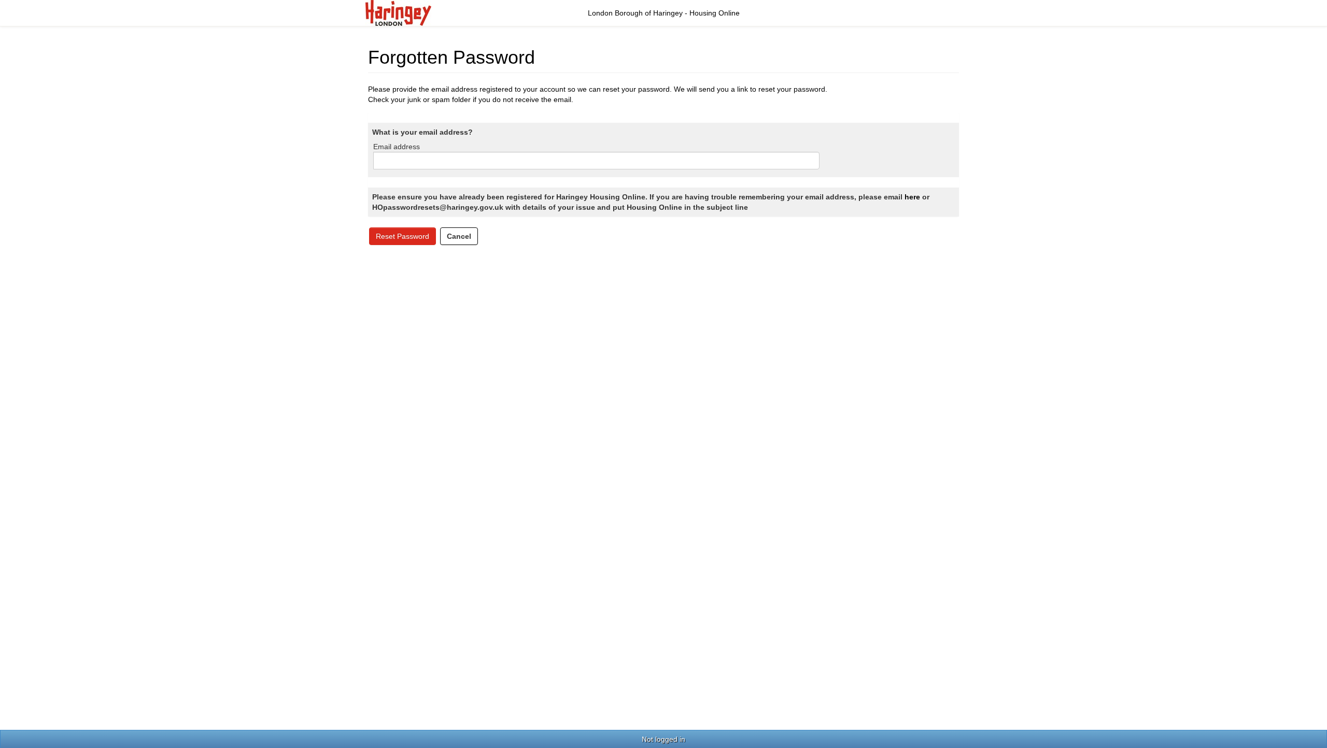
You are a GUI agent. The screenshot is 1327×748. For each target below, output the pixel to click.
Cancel (459, 236)
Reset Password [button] (402, 236)
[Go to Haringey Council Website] (398, 12)
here (912, 197)
